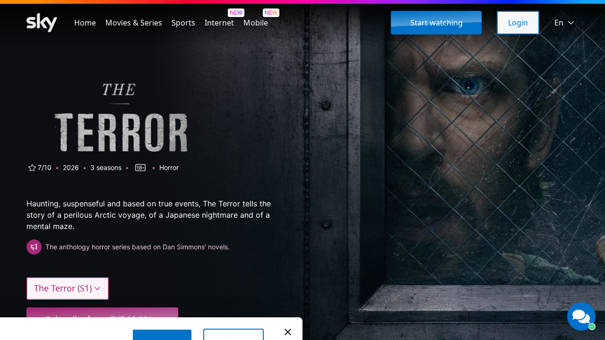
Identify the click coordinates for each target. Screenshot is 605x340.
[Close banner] (288, 332)
